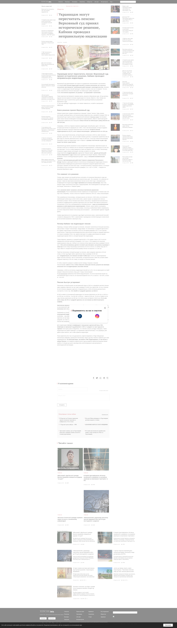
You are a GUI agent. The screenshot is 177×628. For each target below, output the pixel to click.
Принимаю (168, 625)
